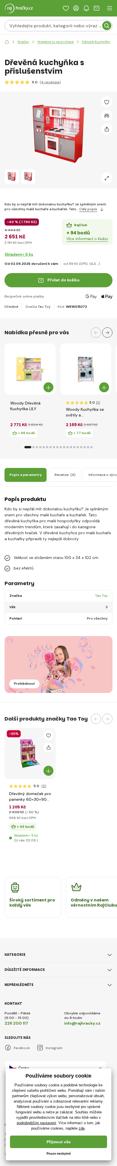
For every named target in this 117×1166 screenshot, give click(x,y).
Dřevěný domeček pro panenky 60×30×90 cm (30, 796)
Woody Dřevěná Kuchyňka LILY (25, 406)
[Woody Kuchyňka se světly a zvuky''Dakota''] (86, 369)
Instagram (54, 1048)
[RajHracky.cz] (7, 42)
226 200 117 (16, 1023)
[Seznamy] (66, 8)
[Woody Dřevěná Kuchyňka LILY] (30, 369)
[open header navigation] (110, 8)
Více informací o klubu (87, 238)
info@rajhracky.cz (82, 1023)
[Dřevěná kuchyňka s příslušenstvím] (12, 177)
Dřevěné (11, 306)
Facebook (22, 1048)
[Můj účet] (76, 8)
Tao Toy (44, 306)
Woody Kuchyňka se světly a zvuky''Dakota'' (85, 412)
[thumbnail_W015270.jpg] (30, 753)
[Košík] (96, 8)
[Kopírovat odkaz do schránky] (106, 129)
